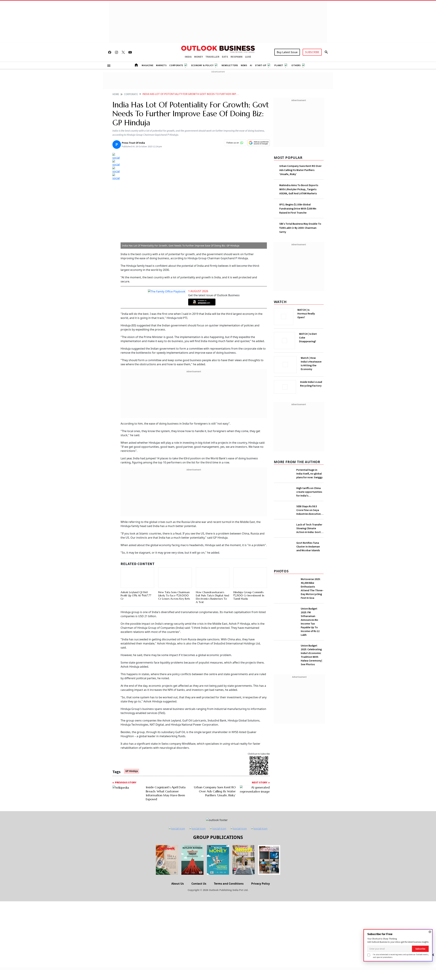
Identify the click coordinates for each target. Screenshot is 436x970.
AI (251, 65)
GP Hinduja (131, 771)
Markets (161, 65)
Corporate (176, 65)
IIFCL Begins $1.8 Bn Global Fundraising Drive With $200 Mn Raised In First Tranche (297, 209)
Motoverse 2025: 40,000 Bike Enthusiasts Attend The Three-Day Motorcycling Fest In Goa (312, 588)
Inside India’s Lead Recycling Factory (311, 384)
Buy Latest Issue (287, 52)
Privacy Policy (260, 883)
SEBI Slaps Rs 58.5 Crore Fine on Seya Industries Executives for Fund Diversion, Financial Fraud (309, 510)
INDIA (188, 57)
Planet (278, 65)
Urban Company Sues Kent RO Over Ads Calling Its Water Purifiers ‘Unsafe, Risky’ (300, 170)
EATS (225, 57)
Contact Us (198, 883)
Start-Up (260, 65)
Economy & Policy (202, 65)
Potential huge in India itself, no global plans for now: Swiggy (309, 473)
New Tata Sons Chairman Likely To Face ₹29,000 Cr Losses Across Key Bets (174, 595)
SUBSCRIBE (312, 52)
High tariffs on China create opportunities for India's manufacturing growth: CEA (309, 492)
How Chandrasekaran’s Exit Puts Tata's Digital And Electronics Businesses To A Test (212, 597)
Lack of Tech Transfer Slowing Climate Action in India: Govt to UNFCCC (309, 528)
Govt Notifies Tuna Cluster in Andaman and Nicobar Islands (308, 546)
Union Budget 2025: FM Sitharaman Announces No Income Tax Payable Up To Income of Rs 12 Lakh (310, 622)
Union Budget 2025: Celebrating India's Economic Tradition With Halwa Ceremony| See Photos (311, 655)
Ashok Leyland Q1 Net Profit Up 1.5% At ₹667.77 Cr (136, 595)
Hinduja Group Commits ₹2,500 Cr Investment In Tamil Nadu (248, 595)
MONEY (198, 57)
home (115, 94)
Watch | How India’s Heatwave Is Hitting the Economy (311, 363)
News (244, 65)
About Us (177, 883)
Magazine (147, 65)
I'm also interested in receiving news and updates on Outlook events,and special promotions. (401, 955)
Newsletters (230, 65)
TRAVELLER (212, 57)
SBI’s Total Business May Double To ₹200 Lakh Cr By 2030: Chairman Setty (300, 228)
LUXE (248, 57)
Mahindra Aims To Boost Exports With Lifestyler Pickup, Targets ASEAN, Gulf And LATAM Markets (298, 189)
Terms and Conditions (229, 883)
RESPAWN (237, 57)
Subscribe (420, 948)
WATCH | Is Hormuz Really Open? (306, 313)
